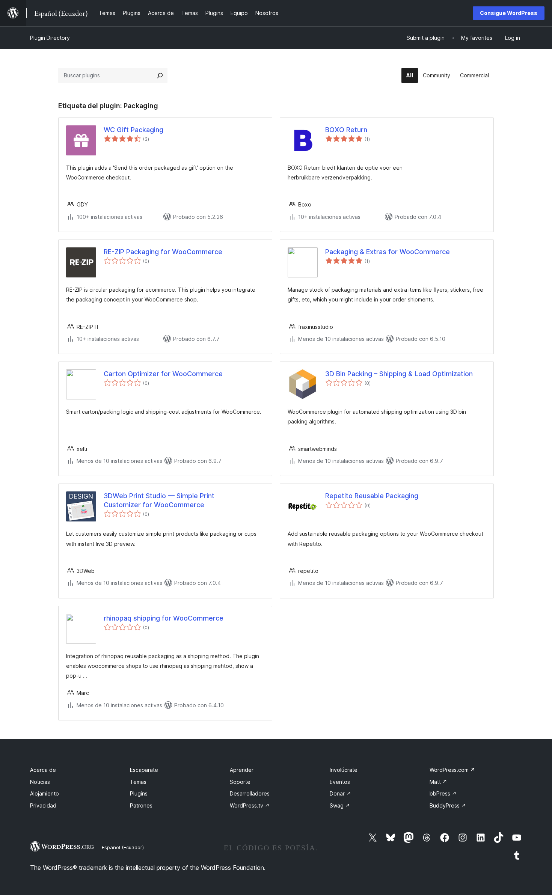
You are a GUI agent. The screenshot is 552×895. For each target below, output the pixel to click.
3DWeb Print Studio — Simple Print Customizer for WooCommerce (159, 500)
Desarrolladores (250, 793)
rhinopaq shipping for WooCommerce (163, 618)
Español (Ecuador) (123, 847)
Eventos (340, 782)
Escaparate (144, 770)
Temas (138, 782)
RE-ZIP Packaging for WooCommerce (163, 252)
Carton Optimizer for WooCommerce (163, 374)
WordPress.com (452, 770)
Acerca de (43, 770)
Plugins (139, 793)
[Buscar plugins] (159, 75)
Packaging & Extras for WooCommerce (387, 252)
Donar (340, 793)
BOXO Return (346, 130)
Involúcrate (343, 770)
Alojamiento (44, 793)
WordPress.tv (250, 805)
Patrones (141, 805)
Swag (340, 805)
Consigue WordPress (508, 13)
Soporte (240, 782)
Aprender (241, 770)
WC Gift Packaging (133, 130)
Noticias (40, 782)
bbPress (443, 793)
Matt (438, 782)
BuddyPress (448, 805)
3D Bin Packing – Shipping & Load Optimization (399, 374)
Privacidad (43, 805)
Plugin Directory (50, 38)
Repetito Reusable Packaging (371, 496)
